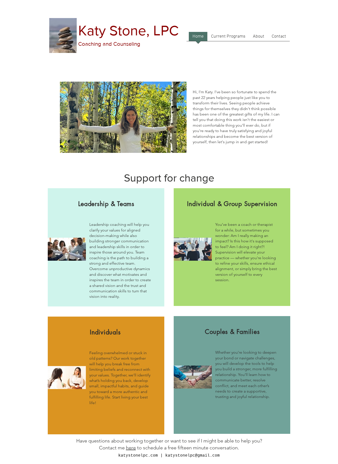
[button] (228, 38)
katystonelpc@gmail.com (192, 455)
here (131, 448)
